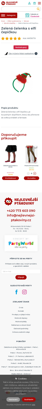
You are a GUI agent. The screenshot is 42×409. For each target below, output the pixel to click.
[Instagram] (24, 292)
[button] (29, 3)
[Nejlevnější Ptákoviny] (9, 4)
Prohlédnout (10, 178)
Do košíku (32, 178)
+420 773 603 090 (21, 211)
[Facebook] (16, 292)
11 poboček (34, 16)
